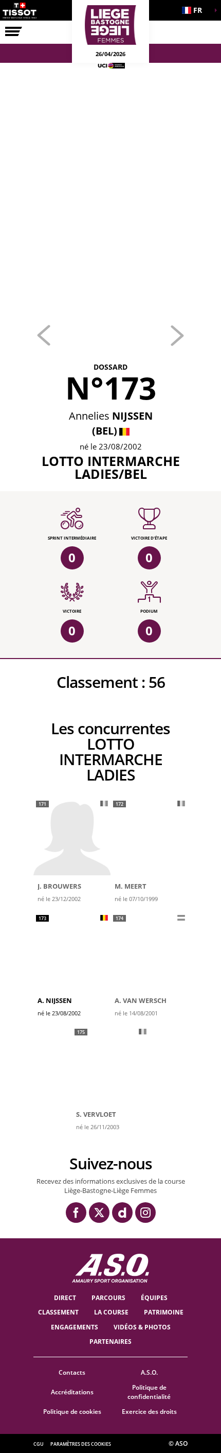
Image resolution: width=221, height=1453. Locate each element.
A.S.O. (149, 1372)
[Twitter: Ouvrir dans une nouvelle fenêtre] (99, 1212)
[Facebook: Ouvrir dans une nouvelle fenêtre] (76, 1212)
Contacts (72, 1372)
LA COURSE (111, 1312)
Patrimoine (163, 1312)
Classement (58, 1312)
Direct (65, 1297)
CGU (38, 1444)
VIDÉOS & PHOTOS (142, 1327)
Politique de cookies (72, 1411)
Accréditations (72, 1392)
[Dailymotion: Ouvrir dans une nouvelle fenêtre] (122, 1212)
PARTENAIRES (110, 1341)
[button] (195, 10)
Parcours (108, 1297)
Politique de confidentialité (149, 1392)
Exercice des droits (149, 1411)
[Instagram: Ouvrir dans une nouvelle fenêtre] (145, 1212)
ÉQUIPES (154, 1297)
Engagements (74, 1327)
